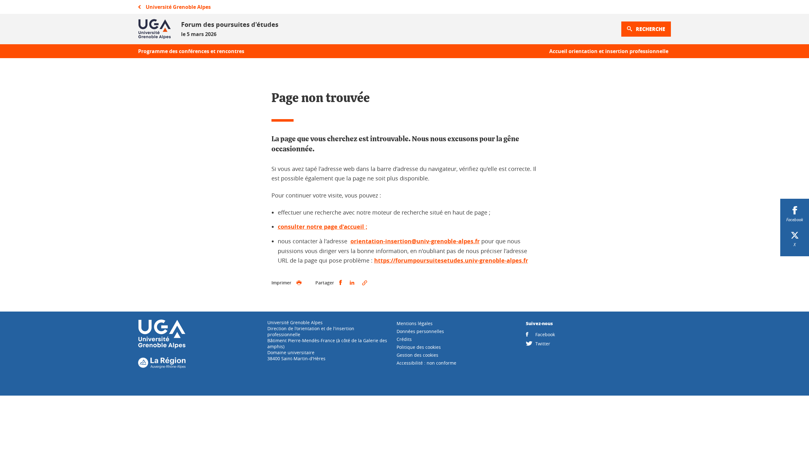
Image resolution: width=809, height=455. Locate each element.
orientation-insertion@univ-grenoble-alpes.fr (415, 241)
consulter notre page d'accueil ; (322, 227)
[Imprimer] (299, 283)
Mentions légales (415, 323)
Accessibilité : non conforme (426, 363)
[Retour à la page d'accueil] (154, 29)
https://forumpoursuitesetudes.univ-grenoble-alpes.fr (451, 260)
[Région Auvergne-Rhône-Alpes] (162, 367)
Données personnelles (420, 331)
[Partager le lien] (364, 283)
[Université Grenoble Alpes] (162, 347)
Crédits (404, 339)
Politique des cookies (419, 347)
